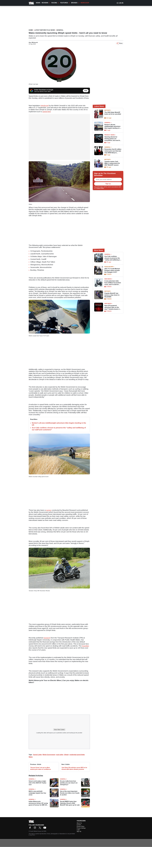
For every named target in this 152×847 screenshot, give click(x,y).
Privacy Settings (81, 828)
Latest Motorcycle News (44, 30)
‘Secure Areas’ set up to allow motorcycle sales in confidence (40, 768)
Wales (31, 757)
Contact (79, 824)
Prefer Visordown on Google (43, 89)
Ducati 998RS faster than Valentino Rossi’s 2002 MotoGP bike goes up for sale (70, 803)
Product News (109, 135)
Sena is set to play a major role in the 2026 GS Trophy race (37, 782)
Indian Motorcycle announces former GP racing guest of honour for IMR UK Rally (38, 803)
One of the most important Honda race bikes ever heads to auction (69, 793)
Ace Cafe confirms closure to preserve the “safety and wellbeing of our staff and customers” (112, 258)
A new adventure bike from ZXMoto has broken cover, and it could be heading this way (112, 282)
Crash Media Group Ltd (36, 831)
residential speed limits (77, 754)
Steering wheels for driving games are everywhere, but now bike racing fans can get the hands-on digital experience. (112, 138)
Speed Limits (37, 754)
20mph (66, 754)
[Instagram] (35, 828)
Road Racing (108, 266)
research (47, 638)
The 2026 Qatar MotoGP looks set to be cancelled (112, 113)
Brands (74, 3)
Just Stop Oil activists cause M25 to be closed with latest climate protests (74, 768)
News (38, 3)
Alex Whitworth (33, 42)
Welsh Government (48, 754)
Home (31, 30)
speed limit (46, 112)
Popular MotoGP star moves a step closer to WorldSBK (111, 295)
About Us (79, 823)
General (59, 30)
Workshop (85, 3)
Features (64, 3)
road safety (59, 754)
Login (78, 829)
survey (48, 510)
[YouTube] (45, 828)
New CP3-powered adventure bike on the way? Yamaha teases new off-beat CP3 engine (112, 307)
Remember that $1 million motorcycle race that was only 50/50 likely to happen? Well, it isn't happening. (112, 151)
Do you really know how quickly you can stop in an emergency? (68, 782)
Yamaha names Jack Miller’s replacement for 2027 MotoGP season (112, 163)
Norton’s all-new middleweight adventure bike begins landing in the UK (113, 126)
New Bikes (107, 279)
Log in (121, 3)
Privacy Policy (100, 188)
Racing (54, 3)
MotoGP (107, 110)
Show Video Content (59, 729)
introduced (45, 105)
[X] (40, 828)
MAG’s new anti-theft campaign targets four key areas (37, 793)
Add (85, 90)
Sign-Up (79, 831)
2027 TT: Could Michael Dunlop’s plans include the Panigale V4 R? (112, 270)
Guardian (85, 646)
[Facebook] (30, 828)
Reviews (45, 3)
